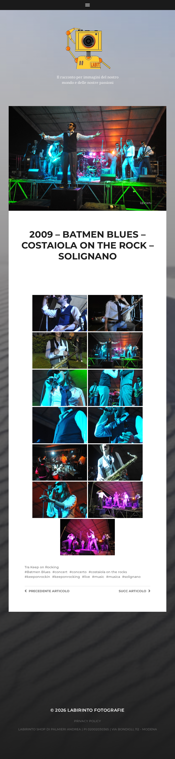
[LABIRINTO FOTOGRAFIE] (88, 47)
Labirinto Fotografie (95, 710)
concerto (79, 572)
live (87, 577)
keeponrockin (38, 577)
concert (61, 572)
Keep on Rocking (44, 567)
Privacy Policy (87, 721)
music (99, 577)
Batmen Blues (38, 572)
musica (114, 577)
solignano (132, 577)
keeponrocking (67, 577)
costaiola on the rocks (109, 572)
